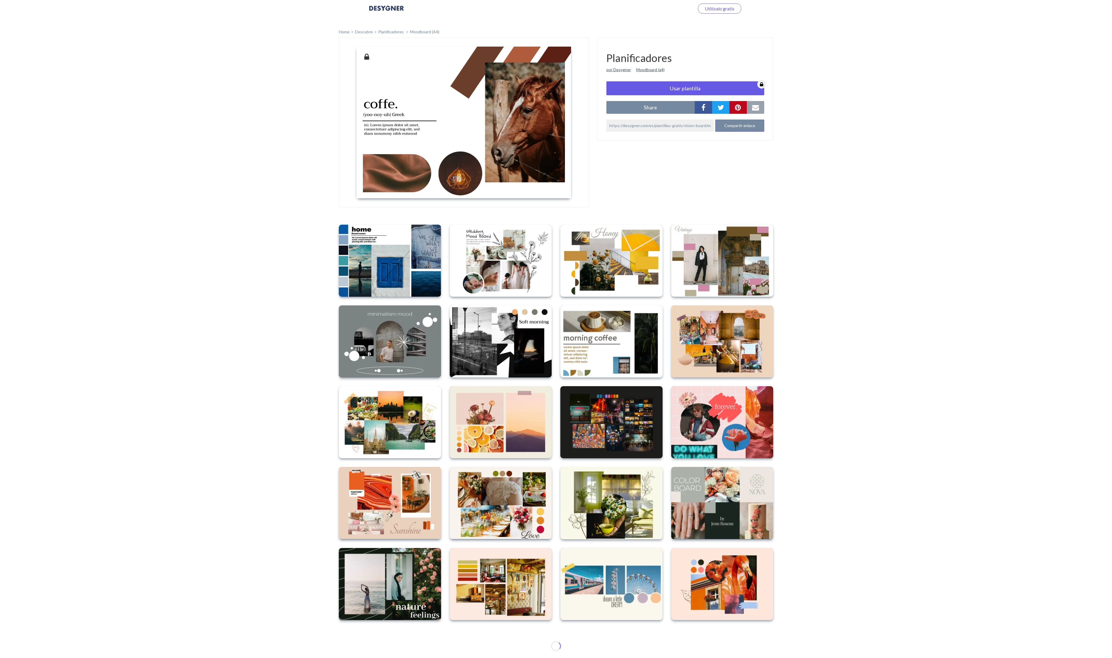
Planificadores (391, 31)
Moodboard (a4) (650, 69)
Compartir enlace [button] (739, 125)
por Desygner (618, 69)
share (650, 107)
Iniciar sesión (674, 8)
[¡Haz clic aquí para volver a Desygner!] (386, 12)
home (344, 31)
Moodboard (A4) (424, 31)
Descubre (364, 31)
